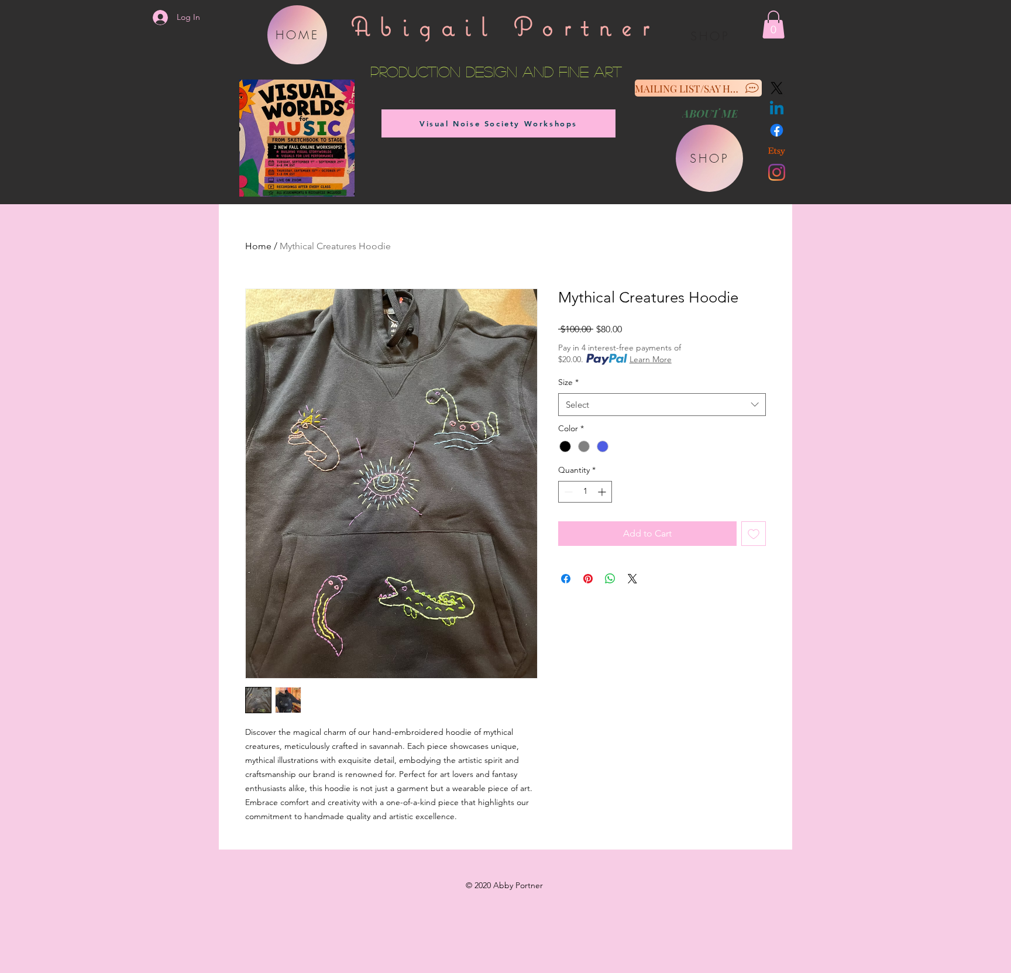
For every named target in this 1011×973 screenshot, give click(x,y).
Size (568, 382)
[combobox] (662, 404)
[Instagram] (776, 172)
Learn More (651, 359)
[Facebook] (776, 130)
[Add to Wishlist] (753, 533)
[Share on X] (632, 579)
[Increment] (603, 492)
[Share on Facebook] (566, 579)
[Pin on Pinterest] (588, 579)
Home (258, 246)
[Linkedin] (776, 109)
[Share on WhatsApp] (610, 579)
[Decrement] (567, 492)
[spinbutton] (585, 492)
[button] (773, 25)
